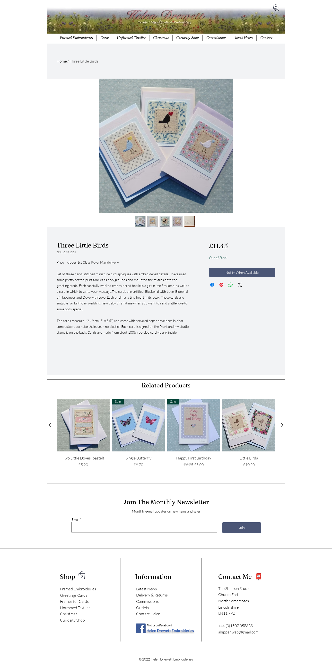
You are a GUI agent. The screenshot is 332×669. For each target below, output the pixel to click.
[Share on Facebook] (212, 285)
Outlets (142, 607)
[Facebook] (141, 628)
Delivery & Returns (152, 595)
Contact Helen (148, 613)
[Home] (166, 22)
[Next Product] (282, 425)
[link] (82, 575)
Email (75, 519)
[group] (166, 435)
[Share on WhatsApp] (231, 285)
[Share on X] (240, 285)
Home (62, 61)
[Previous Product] (50, 425)
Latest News (146, 589)
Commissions (147, 601)
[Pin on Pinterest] (221, 285)
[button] (276, 7)
